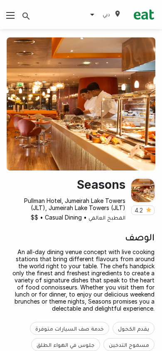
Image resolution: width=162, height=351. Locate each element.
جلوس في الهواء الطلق (66, 344)
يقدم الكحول (133, 328)
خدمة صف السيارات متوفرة (69, 328)
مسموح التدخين (129, 344)
